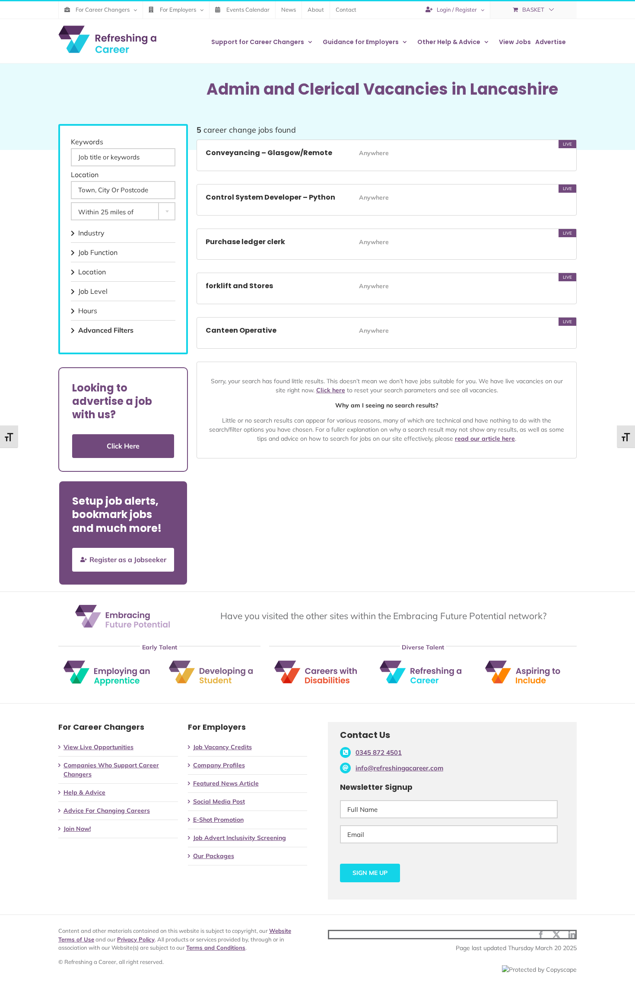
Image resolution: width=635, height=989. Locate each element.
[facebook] (540, 934)
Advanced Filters (105, 330)
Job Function (97, 252)
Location (84, 174)
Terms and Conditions (215, 947)
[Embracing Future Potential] (122, 608)
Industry (91, 233)
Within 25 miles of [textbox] (105, 212)
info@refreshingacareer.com (399, 768)
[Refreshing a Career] (423, 664)
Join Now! (77, 829)
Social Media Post (219, 801)
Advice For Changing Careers (107, 810)
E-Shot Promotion (218, 820)
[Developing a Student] (212, 664)
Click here (330, 390)
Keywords (87, 141)
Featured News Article (226, 783)
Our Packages (213, 856)
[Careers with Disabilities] (317, 664)
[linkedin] (571, 934)
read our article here (485, 438)
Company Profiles (219, 765)
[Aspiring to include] (528, 664)
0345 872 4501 (379, 752)
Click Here (123, 446)
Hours (87, 310)
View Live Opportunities (98, 747)
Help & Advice (84, 792)
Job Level (93, 291)
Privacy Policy (136, 939)
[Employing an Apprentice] (107, 664)
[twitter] (556, 934)
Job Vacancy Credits (222, 747)
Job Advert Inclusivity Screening (239, 838)
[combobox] (123, 211)
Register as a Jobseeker (127, 559)
